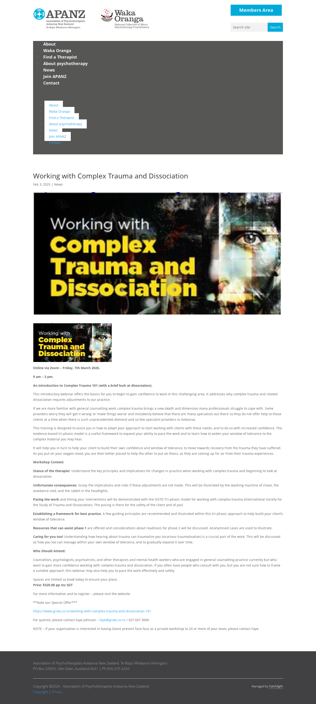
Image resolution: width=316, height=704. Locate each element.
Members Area (256, 10)
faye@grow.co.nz (112, 620)
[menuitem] (49, 44)
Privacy (57, 691)
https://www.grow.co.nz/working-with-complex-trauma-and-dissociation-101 (92, 611)
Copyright (40, 691)
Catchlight (276, 686)
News (58, 184)
